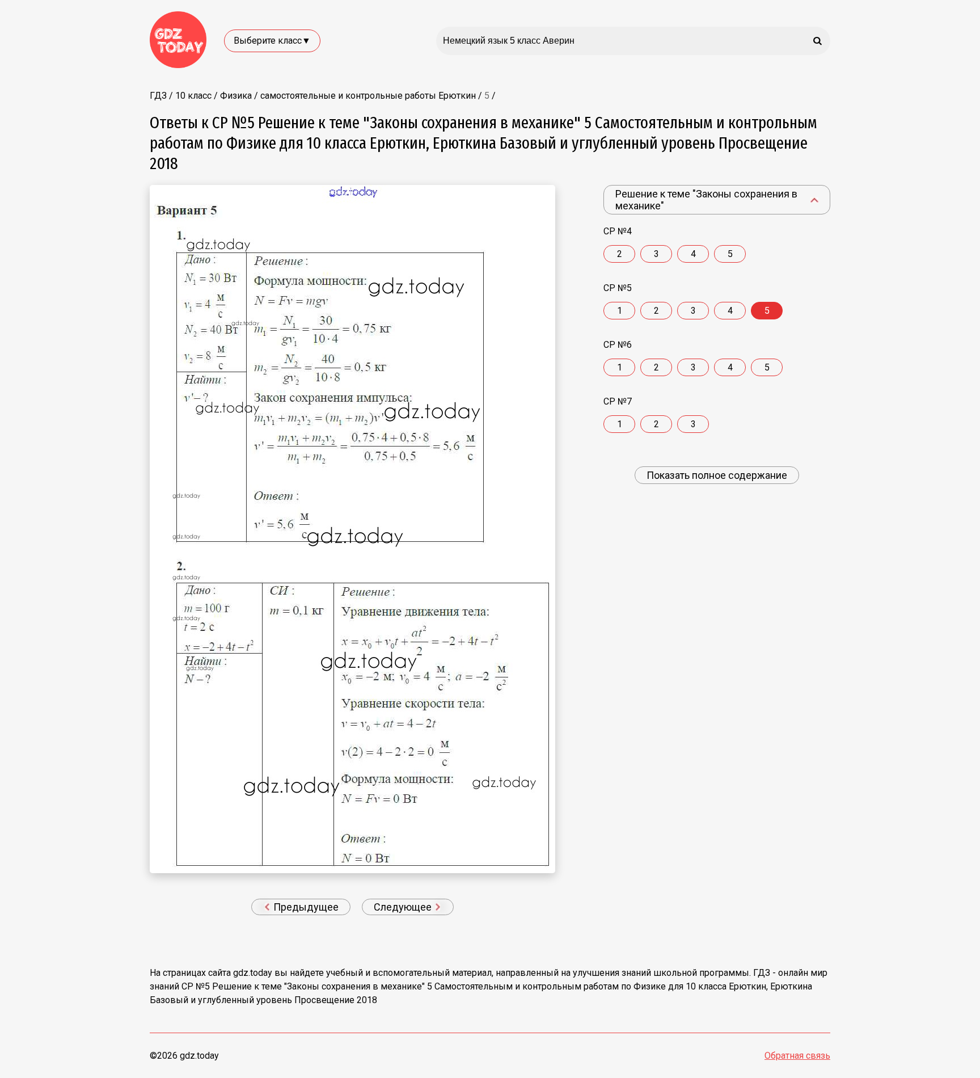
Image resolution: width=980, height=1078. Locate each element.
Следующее (404, 907)
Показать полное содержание (717, 475)
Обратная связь (797, 1055)
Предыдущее (305, 907)
